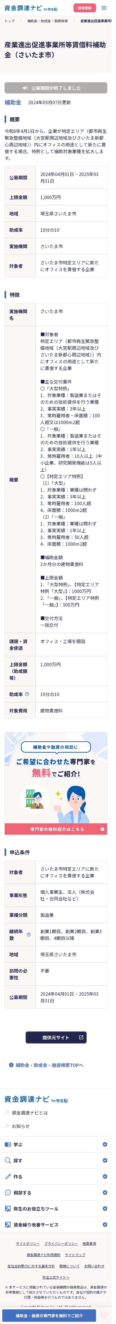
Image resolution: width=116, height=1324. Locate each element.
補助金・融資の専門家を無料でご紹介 (49, 1315)
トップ (10, 20)
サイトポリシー (28, 1243)
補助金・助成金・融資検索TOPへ (49, 1065)
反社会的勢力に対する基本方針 (31, 1265)
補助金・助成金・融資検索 (47, 20)
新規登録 (85, 7)
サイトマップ (75, 1254)
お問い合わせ (94, 1265)
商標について (69, 1265)
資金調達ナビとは (30, 1112)
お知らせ (21, 1126)
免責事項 (89, 1243)
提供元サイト (56, 1037)
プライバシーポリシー (61, 1243)
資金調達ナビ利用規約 (44, 1254)
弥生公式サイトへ (56, 1277)
